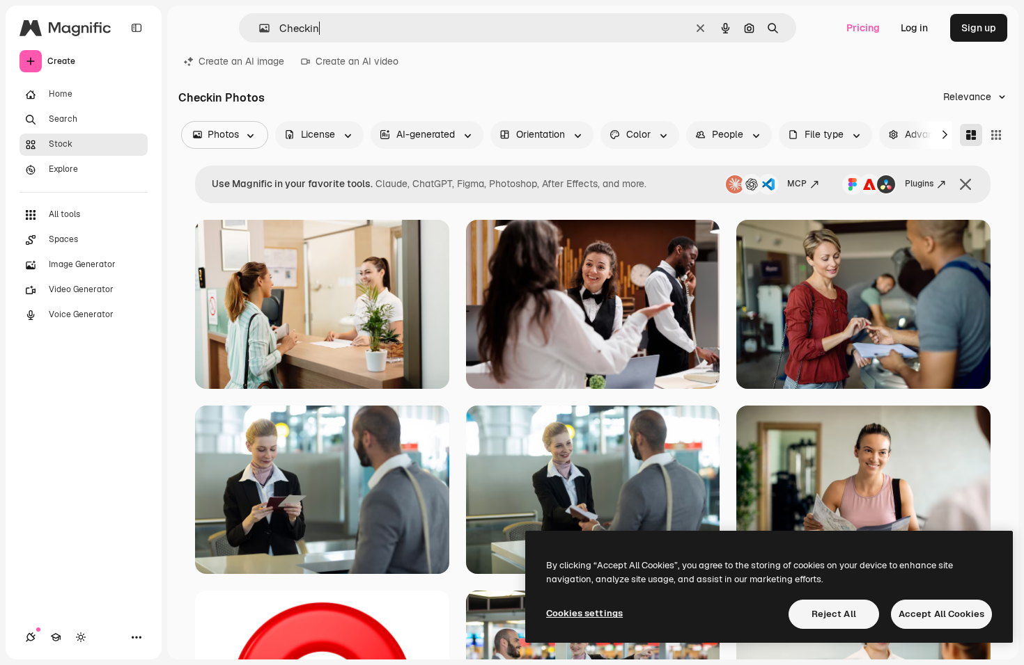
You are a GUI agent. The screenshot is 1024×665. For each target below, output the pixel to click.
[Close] (965, 184)
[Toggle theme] (81, 637)
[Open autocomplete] (259, 28)
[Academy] (56, 637)
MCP (797, 183)
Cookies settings (584, 613)
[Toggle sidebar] (136, 28)
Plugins (919, 183)
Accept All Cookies (941, 614)
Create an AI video (357, 61)
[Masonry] (971, 135)
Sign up (978, 28)
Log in (914, 28)
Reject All (834, 614)
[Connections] (31, 637)
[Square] (996, 135)
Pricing (863, 28)
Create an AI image (241, 61)
